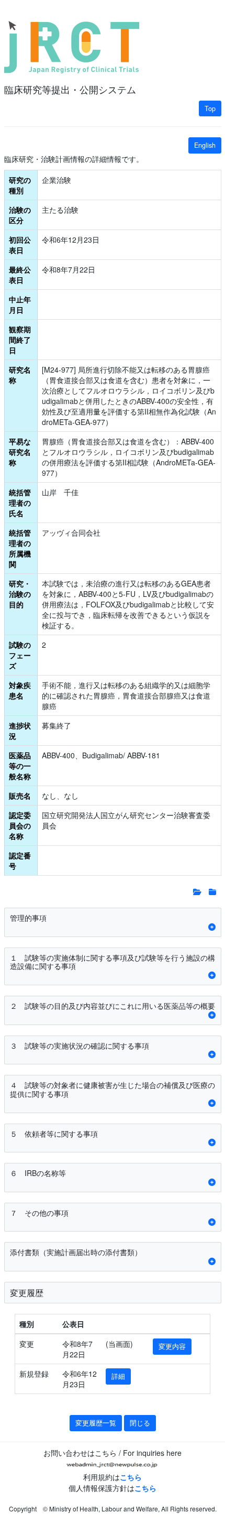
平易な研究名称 (20, 451)
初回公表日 (20, 244)
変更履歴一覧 (95, 1423)
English (205, 145)
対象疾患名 (20, 690)
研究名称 (20, 374)
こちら (131, 1477)
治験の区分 (20, 214)
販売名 (20, 795)
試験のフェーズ (20, 655)
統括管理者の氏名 (20, 502)
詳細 (118, 1376)
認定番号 (20, 860)
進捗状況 (20, 730)
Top (210, 108)
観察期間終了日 (20, 339)
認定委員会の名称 (20, 825)
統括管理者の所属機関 (20, 548)
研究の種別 (20, 185)
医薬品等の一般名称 (20, 765)
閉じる (140, 1423)
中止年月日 (20, 304)
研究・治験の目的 (20, 593)
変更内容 (172, 1346)
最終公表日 (20, 274)
